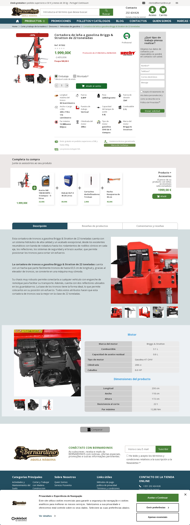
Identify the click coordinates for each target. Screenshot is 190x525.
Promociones (61, 21)
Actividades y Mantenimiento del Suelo (21, 485)
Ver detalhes (45, 516)
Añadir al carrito (93, 86)
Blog (120, 21)
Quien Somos (162, 21)
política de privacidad (107, 485)
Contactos (138, 21)
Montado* (83, 76)
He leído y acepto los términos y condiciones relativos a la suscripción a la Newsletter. (149, 459)
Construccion (39, 488)
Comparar (97, 429)
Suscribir (163, 449)
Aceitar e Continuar (158, 497)
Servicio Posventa (63, 485)
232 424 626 (132, 12)
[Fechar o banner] (185, 494)
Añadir (163, 196)
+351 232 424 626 (152, 486)
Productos (33, 21)
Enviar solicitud (152, 110)
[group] (45, 188)
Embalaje (63, 76)
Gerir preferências (156, 507)
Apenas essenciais (157, 517)
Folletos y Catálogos (93, 21)
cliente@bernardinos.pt (160, 2)
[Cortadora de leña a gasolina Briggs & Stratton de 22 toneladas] (17, 79)
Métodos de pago (105, 482)
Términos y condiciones (108, 488)
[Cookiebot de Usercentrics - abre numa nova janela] (19, 519)
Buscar (106, 14)
